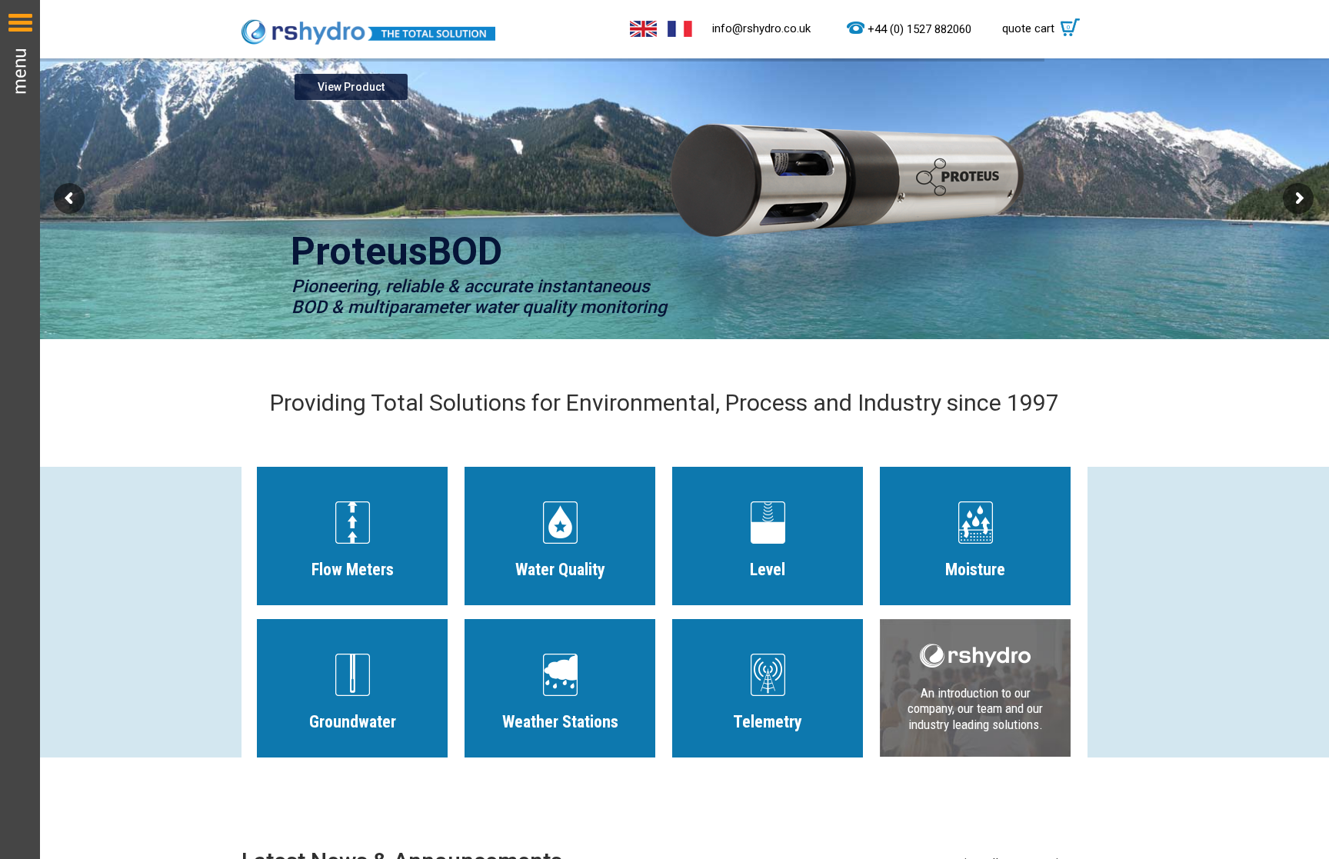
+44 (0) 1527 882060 (919, 29)
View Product (351, 87)
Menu (20, 429)
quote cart (1036, 28)
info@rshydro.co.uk (761, 28)
